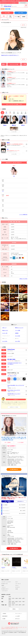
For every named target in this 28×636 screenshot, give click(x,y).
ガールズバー (17, 587)
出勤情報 (16, 333)
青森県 (10, 598)
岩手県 (13, 598)
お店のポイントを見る (14, 407)
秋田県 (20, 598)
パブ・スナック (18, 583)
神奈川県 (13, 603)
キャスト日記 (17, 335)
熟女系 (3, 585)
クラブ (16, 581)
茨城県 (10, 601)
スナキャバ (3, 587)
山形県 (23, 598)
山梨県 (23, 604)
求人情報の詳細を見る (14, 469)
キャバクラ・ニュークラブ (6, 581)
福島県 (10, 599)
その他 (16, 588)
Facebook (15, 379)
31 (14, 113)
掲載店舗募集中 (5, 616)
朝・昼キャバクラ (5, 583)
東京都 (10, 603)
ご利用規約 (4, 613)
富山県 (13, 604)
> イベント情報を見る (23, 214)
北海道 (10, 596)
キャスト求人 (7, 12)
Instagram (8, 379)
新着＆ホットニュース (19, 327)
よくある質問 (17, 616)
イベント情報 (17, 330)
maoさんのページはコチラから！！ (10, 55)
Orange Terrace (7, 6)
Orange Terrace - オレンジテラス (6, 2)
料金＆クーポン (5, 330)
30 (10, 113)
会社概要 (3, 618)
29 (6, 113)
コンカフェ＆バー (5, 590)
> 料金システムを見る (23, 278)
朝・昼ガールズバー (5, 588)
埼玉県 (20, 601)
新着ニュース (16, 2)
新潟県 (10, 604)
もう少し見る (14, 131)
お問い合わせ (17, 618)
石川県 (16, 604)
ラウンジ (16, 585)
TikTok (24, 379)
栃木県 (13, 601)
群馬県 (16, 601)
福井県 (20, 604)
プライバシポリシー (18, 613)
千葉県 (23, 601)
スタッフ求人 (20, 12)
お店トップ (4, 327)
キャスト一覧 (4, 333)
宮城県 (16, 598)
